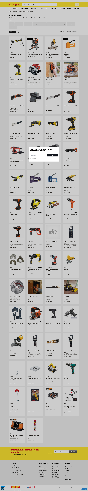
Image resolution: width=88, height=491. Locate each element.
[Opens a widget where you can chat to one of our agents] (84, 489)
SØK (52, 155)
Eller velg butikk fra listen (34, 158)
